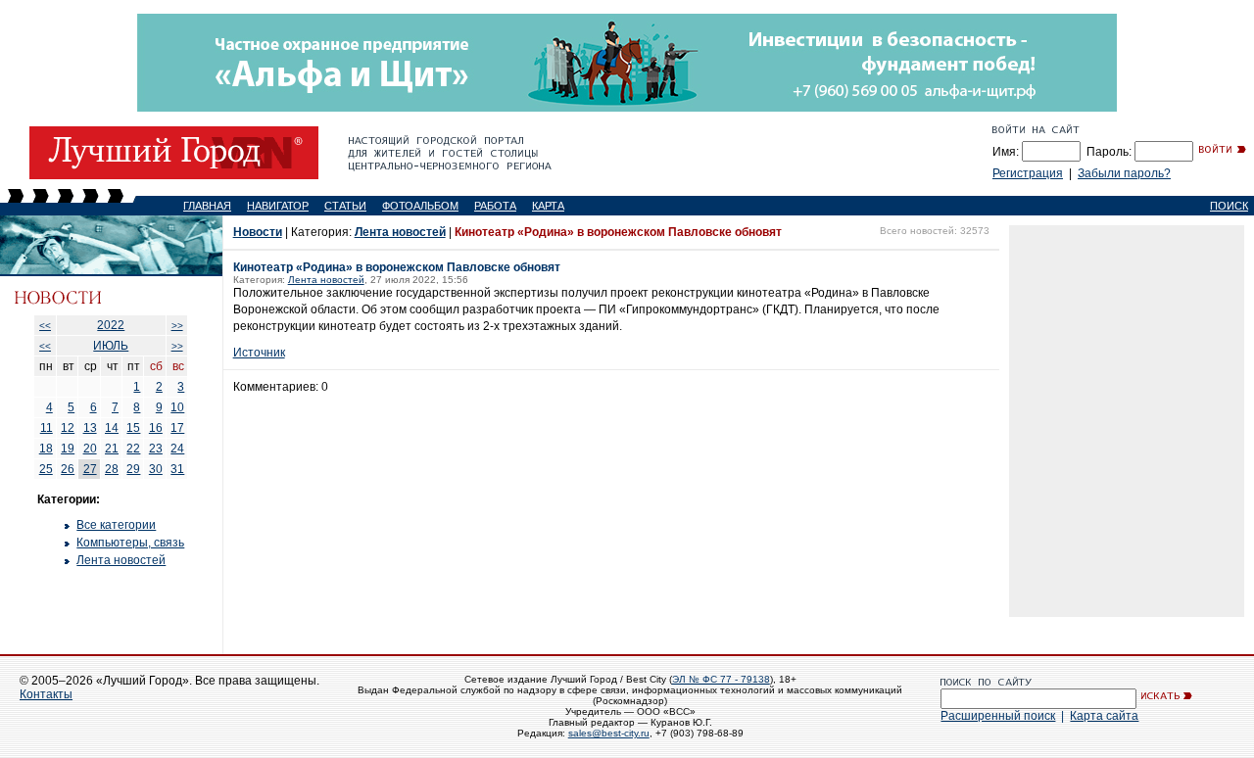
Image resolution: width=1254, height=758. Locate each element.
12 (67, 428)
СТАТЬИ (345, 206)
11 (46, 428)
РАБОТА (495, 206)
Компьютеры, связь (130, 542)
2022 (110, 325)
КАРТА (548, 206)
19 (67, 448)
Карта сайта (1104, 716)
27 (90, 469)
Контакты (46, 694)
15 (133, 428)
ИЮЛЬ (110, 346)
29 (133, 469)
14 (112, 428)
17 (177, 428)
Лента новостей (121, 560)
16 (156, 428)
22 (133, 448)
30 (156, 469)
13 (90, 428)
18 (46, 448)
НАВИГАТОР (278, 206)
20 (90, 448)
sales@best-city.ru (609, 733)
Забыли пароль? (1124, 173)
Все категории (116, 525)
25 (46, 469)
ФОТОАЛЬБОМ (420, 206)
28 (112, 469)
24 (177, 448)
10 (177, 407)
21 (112, 448)
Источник (259, 352)
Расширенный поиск (997, 716)
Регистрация (1027, 173)
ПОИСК (1229, 206)
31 (177, 469)
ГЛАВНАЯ (207, 206)
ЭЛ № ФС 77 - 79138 (721, 679)
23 (156, 448)
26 (67, 469)
